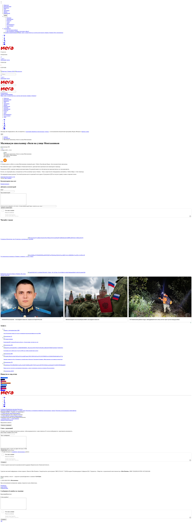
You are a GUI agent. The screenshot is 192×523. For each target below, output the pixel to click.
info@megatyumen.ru (15, 413)
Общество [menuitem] (6, 5)
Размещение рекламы (11, 409)
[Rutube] (4, 42)
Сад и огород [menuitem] (10, 26)
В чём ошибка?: (5, 497)
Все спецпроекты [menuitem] (58, 32)
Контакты (19, 409)
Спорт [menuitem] (8, 22)
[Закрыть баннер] (1, 1)
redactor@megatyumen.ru (16, 416)
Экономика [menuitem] (6, 10)
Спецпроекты (4, 93)
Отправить (3, 462)
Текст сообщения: (5, 435)
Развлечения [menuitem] (7, 13)
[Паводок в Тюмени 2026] (8, 71)
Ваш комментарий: (5, 192)
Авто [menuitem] (8, 23)
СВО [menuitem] (8, 27)
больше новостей (5, 275)
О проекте (3, 409)
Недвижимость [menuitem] (10, 24)
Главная (6, 137)
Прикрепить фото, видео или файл (14, 448)
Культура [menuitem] (9, 20)
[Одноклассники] (4, 39)
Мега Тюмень (7, 178)
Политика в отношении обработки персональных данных (40, 410)
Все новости (7, 138)
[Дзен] (4, 37)
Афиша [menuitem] (5, 11)
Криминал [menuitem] (6, 7)
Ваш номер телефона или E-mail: (9, 432)
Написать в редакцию (6, 425)
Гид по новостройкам (12, 30)
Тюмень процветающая (7, 94)
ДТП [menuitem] (5, 9)
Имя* (2, 189)
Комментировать (5, 184)
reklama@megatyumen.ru (7, 420)
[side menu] (1, 80)
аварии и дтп (11, 176)
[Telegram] (4, 41)
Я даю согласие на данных (15, 451)
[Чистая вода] (18, 71)
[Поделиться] (1, 521)
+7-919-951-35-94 (5, 418)
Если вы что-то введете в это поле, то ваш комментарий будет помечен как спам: (21, 206)
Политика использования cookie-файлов (66, 410)
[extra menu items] (5, 15)
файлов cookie (85, 131)
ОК (2, 134)
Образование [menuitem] (10, 19)
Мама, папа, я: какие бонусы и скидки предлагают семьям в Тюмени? (18, 95)
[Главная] (18, 49)
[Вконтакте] (4, 35)
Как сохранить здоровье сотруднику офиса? (18, 31)
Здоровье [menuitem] (9, 17)
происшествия (4, 176)
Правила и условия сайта (19, 410)
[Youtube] (4, 44)
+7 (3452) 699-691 (5, 413)
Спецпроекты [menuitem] (7, 28)
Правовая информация (6, 410)
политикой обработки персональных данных (37, 131)
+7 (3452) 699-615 (14, 418)
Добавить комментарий (6, 207)
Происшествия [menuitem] (7, 6)
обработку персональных (18, 451)
